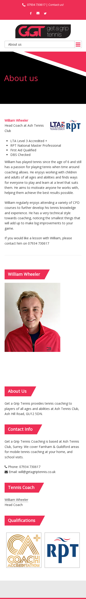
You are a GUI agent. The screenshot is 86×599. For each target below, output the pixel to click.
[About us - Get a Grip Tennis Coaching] (43, 31)
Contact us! (56, 5)
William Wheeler (16, 499)
